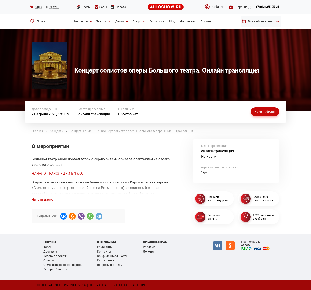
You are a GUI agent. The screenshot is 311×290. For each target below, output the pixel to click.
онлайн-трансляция (94, 114)
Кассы (47, 247)
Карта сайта (105, 260)
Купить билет (265, 112)
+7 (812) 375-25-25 (267, 6)
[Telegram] (99, 216)
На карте (208, 157)
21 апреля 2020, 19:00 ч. (51, 114)
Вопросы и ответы (110, 265)
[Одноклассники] (72, 216)
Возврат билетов (55, 269)
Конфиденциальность (112, 256)
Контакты (104, 251)
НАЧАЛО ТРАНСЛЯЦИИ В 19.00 (57, 173)
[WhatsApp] (90, 216)
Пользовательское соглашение (117, 285)
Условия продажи (55, 256)
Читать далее (42, 199)
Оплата (48, 260)
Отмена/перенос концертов (62, 265)
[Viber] (81, 216)
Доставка (50, 251)
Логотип (149, 251)
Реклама (149, 247)
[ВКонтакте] (63, 216)
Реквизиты (105, 247)
